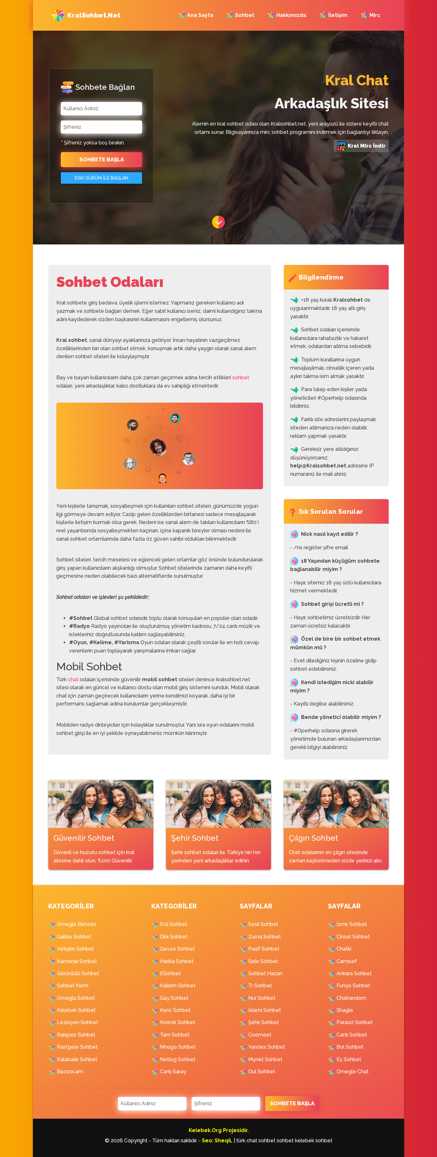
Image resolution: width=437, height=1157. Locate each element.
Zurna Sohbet (264, 937)
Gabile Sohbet (74, 937)
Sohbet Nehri (72, 986)
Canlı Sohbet (352, 1035)
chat (73, 679)
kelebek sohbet (313, 1141)
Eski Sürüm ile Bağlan (101, 178)
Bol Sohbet (350, 1047)
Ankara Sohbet (354, 973)
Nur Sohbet (261, 998)
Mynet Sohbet (265, 1059)
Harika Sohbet (177, 961)
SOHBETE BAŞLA (101, 159)
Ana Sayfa (202, 15)
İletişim (337, 15)
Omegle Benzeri (76, 924)
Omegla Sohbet (76, 998)
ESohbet (170, 973)
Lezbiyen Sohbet (77, 1022)
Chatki (344, 949)
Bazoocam (70, 1071)
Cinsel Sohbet (353, 937)
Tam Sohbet (174, 1035)
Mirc (374, 15)
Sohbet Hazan (265, 973)
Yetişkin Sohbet (75, 949)
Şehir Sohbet (263, 1022)
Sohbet (244, 15)
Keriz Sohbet (175, 1010)
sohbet (240, 377)
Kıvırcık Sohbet (177, 1022)
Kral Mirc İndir (365, 146)
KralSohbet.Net (94, 15)
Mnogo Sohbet (178, 1047)
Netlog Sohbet (177, 1059)
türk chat (246, 1141)
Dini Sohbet (173, 937)
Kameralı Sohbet (77, 961)
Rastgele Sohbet (77, 1047)
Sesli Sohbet (263, 924)
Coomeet (259, 1035)
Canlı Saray (173, 1071)
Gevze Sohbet (177, 949)
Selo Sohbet (263, 961)
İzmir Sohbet (352, 924)
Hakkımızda (290, 15)
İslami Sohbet (264, 1010)
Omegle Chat (353, 1071)
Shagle (345, 1010)
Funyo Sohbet (353, 986)
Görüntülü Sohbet (78, 973)
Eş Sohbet (349, 1059)
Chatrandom (351, 998)
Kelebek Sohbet (76, 1010)
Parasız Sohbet (355, 1022)
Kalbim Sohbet (177, 986)
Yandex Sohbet (266, 1047)
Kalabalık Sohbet (77, 1059)
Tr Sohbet (260, 986)
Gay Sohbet (174, 998)
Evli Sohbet (173, 924)
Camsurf (347, 961)
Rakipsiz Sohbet (76, 1035)
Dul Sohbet (261, 1071)
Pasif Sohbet (263, 949)
